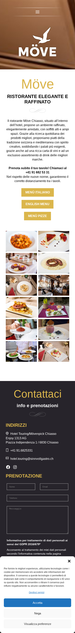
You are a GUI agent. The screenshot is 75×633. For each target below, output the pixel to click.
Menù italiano (37, 192)
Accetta (37, 602)
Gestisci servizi (36, 592)
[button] (69, 561)
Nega (37, 613)
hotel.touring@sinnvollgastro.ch (31, 458)
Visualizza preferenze (37, 624)
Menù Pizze (37, 216)
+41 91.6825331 (21, 450)
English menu (37, 204)
